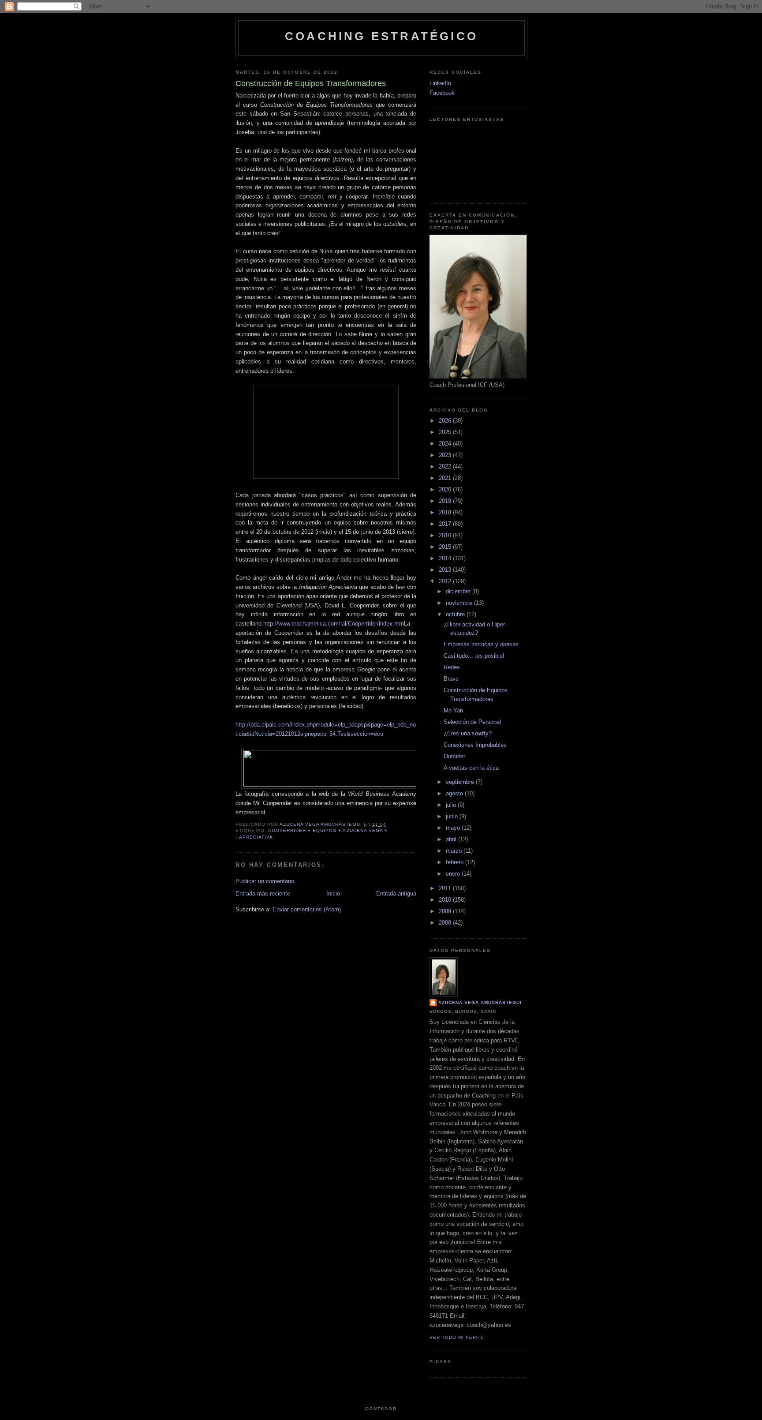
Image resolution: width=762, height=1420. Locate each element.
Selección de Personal (472, 722)
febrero (455, 862)
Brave (451, 678)
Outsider (454, 756)
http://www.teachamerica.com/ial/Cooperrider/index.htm (333, 623)
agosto (455, 793)
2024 (446, 443)
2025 (446, 432)
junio (452, 816)
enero (454, 873)
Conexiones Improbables (475, 745)
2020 (446, 489)
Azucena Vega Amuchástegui (480, 1002)
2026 (446, 420)
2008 (446, 922)
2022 (446, 466)
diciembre (459, 591)
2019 (446, 501)
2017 (446, 524)
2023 (446, 455)
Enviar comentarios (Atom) (307, 909)
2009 (446, 911)
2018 (446, 512)
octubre (456, 614)
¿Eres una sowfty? (468, 733)
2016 (446, 535)
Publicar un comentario (264, 881)
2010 (446, 899)
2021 (446, 478)
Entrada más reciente (262, 893)
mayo (454, 827)
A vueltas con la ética (471, 767)
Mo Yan (453, 710)
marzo (454, 850)
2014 (446, 558)
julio (452, 805)
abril (452, 839)
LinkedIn (440, 83)
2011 (446, 888)
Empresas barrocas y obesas (481, 644)
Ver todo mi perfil (457, 1337)
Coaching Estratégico (381, 36)
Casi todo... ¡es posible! (474, 655)
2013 (446, 569)
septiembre (461, 782)
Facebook (442, 93)
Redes (452, 667)
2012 (446, 581)
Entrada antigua (396, 893)
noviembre (460, 602)
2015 (446, 546)
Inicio (333, 893)
